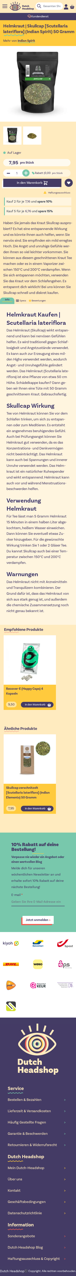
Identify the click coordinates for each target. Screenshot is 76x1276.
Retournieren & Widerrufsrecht (36, 1145)
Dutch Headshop (12, 1271)
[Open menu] (5, 6)
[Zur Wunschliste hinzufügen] (69, 183)
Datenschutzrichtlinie (36, 1213)
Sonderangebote (36, 1236)
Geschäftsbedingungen (36, 1202)
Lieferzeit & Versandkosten (36, 1111)
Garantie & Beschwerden (36, 1133)
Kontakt (36, 1190)
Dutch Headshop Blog (36, 1247)
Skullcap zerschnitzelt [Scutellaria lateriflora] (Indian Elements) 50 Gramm (28, 792)
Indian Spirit (26, 41)
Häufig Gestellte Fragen (36, 1122)
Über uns (36, 1179)
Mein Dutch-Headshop (36, 1168)
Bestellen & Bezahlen (36, 1099)
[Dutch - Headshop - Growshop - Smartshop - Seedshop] (22, 6)
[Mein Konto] (66, 6)
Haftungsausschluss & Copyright (36, 1258)
